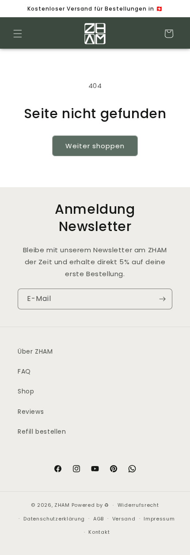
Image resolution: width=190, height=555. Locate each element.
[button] (17, 33)
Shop (26, 391)
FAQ (24, 371)
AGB (98, 518)
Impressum (159, 518)
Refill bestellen (42, 431)
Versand (124, 518)
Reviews (31, 411)
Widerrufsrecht (138, 505)
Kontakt (99, 532)
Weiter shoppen (95, 145)
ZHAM (62, 505)
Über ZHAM (35, 351)
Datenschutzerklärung (54, 518)
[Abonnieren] (162, 299)
